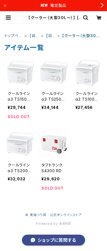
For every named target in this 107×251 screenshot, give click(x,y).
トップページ (13, 35)
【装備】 (32, 35)
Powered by (47, 224)
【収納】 (49, 35)
